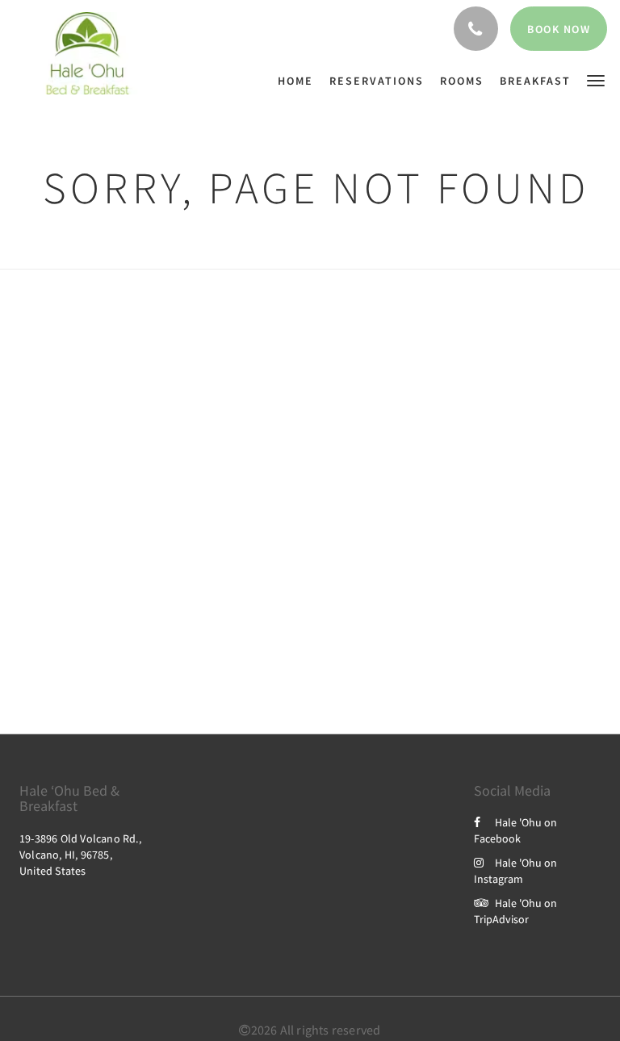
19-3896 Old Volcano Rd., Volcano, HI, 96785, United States (80, 854)
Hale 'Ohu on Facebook (515, 830)
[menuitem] (299, 81)
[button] (596, 79)
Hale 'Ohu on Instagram (515, 870)
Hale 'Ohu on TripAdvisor (515, 911)
